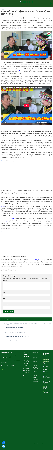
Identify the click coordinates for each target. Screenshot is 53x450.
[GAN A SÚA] (26, 3)
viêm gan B (42, 220)
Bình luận (5, 280)
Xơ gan (3, 206)
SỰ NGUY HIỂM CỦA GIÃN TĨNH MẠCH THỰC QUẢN (16, 336)
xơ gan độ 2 (21, 70)
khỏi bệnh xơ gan (22, 29)
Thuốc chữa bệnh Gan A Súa (35, 259)
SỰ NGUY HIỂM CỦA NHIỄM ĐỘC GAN (13, 341)
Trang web (5, 304)
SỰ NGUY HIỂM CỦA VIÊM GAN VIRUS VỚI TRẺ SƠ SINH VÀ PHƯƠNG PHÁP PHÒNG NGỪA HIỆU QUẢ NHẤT (27, 323)
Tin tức (3, 9)
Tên (4, 292)
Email (4, 298)
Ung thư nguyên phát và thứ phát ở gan (13, 327)
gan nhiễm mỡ (21, 222)
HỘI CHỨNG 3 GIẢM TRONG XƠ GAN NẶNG (14, 332)
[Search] (51, 3)
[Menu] (2, 3)
